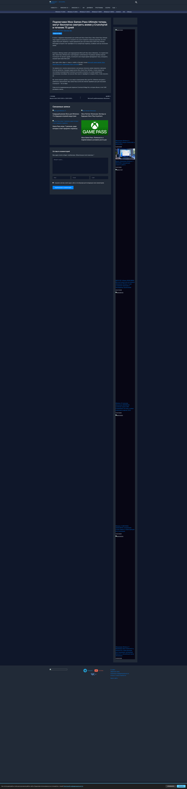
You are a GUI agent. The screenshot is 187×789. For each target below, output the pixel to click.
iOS (124, 11)
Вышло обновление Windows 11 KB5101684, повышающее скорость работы (124, 162)
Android (118, 11)
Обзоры (129, 11)
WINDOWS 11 (75, 7)
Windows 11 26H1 (97, 11)
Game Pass (66, 30)
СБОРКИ (107, 7)
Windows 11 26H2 (109, 11)
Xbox (71, 30)
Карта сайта (114, 678)
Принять (181, 786)
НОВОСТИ (54, 7)
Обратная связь (115, 671)
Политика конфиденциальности (120, 673)
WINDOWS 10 (64, 7)
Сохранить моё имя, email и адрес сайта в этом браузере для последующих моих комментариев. (79, 182)
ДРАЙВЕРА (90, 7)
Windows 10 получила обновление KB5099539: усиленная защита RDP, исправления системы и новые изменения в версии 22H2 (125, 406)
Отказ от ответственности (118, 675)
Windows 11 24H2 (73, 11)
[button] (136, 2)
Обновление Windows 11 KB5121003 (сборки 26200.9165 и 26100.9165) (125, 142)
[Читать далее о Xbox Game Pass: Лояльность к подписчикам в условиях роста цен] (94, 127)
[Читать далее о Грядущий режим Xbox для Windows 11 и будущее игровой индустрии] (59, 110)
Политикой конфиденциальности (73, 786)
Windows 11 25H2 (85, 11)
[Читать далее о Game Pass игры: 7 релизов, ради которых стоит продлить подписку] (66, 122)
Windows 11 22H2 (60, 11)
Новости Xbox (57, 33)
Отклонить (170, 786)
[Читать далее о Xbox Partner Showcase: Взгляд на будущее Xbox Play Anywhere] (88, 110)
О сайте (113, 669)
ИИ (83, 7)
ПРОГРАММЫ (99, 7)
